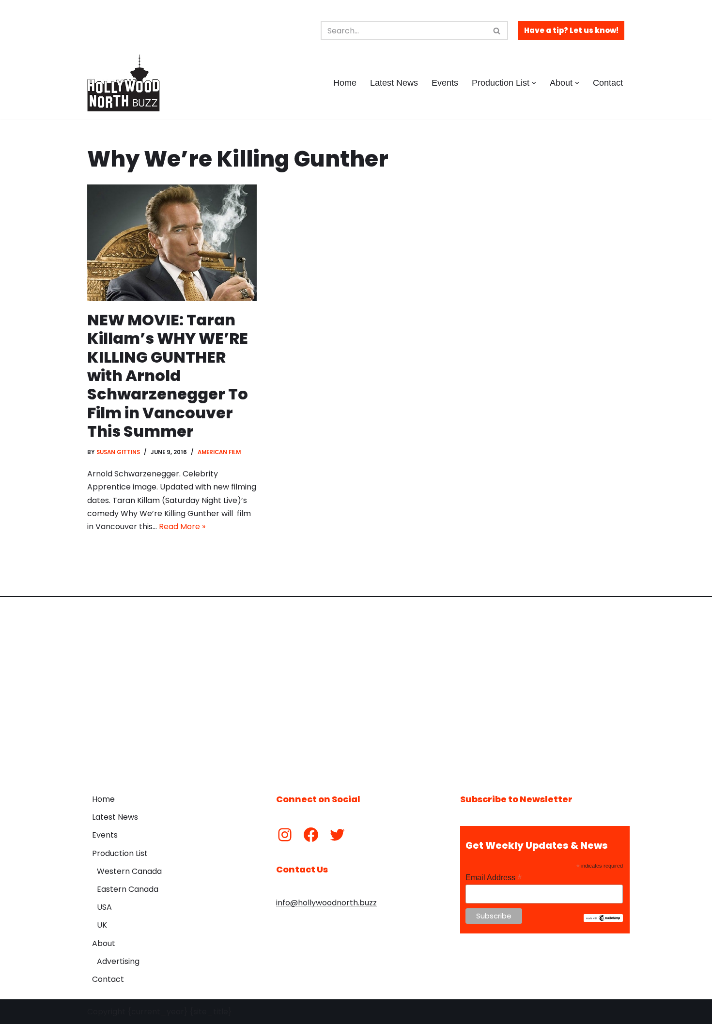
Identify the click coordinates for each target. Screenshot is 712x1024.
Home (344, 83)
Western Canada (129, 871)
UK (102, 925)
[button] (534, 83)
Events (445, 83)
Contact (608, 83)
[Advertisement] (356, 688)
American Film (219, 452)
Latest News (394, 83)
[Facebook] (311, 834)
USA (104, 907)
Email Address (493, 877)
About (103, 943)
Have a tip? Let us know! (571, 30)
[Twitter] (337, 834)
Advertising (118, 961)
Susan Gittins (118, 452)
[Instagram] (285, 834)
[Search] (497, 30)
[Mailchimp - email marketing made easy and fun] (603, 919)
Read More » (182, 526)
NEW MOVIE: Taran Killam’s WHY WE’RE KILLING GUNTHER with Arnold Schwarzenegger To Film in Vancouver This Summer (167, 375)
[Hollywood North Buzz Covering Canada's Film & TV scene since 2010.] (123, 82)
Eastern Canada (127, 889)
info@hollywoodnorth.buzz (326, 902)
